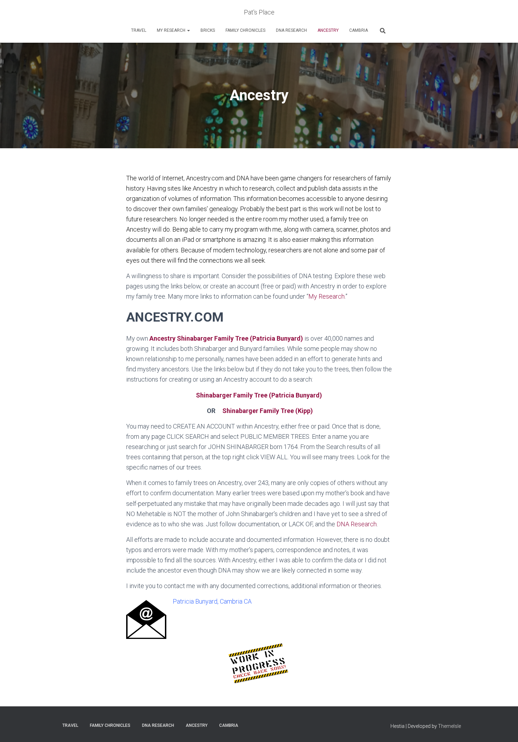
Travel (138, 30)
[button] (188, 30)
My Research (171, 30)
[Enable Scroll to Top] (504, 728)
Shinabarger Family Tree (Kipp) (267, 410)
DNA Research (357, 524)
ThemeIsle (449, 726)
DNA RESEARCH (291, 30)
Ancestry (328, 30)
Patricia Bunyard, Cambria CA (212, 601)
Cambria (358, 30)
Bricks (208, 30)
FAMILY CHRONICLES (245, 30)
